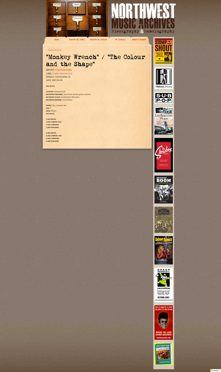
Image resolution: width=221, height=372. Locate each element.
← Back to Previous (53, 50)
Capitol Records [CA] (62, 73)
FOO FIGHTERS (63, 70)
